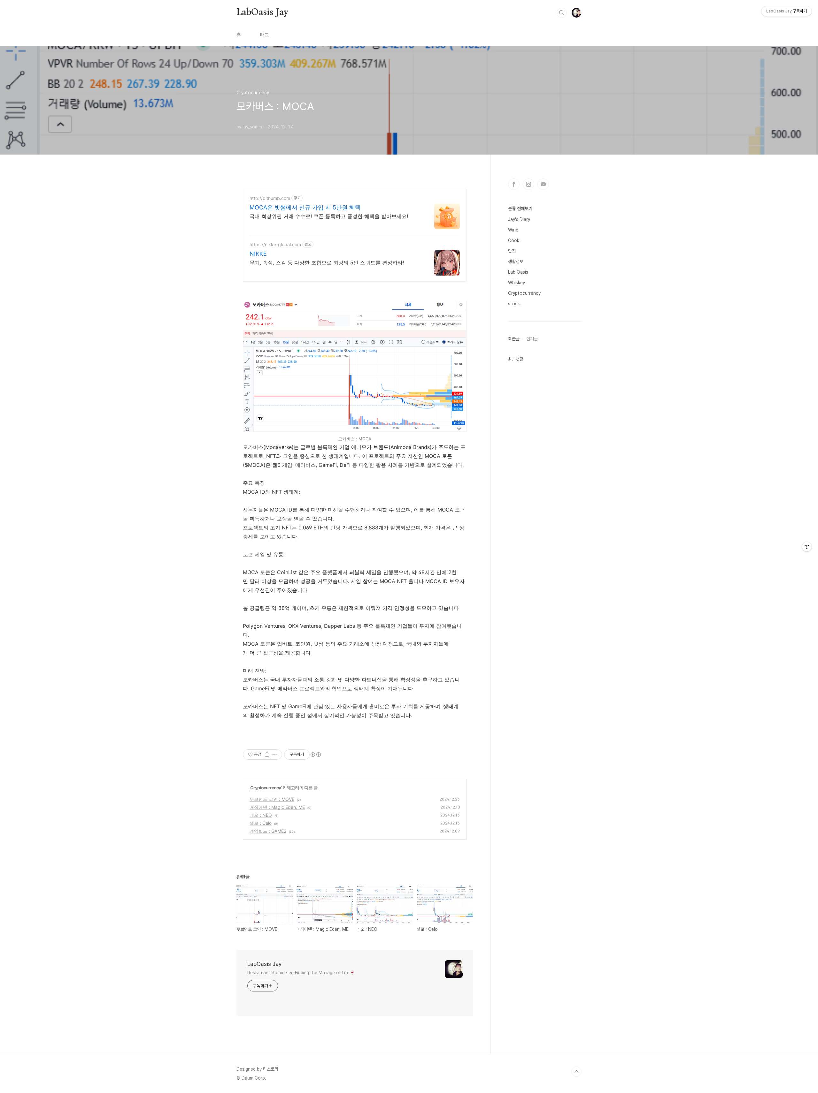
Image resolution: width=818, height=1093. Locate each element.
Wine (513, 229)
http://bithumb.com (270, 198)
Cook (513, 240)
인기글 (532, 338)
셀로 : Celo (261, 823)
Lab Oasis (518, 272)
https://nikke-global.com (275, 244)
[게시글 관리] (275, 754)
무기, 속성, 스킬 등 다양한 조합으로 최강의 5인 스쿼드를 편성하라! (327, 262)
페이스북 (514, 184)
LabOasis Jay (262, 12)
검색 (562, 13)
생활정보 (515, 261)
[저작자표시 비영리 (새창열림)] (315, 754)
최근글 (514, 338)
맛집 (512, 251)
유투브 (543, 184)
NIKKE (258, 253)
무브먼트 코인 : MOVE (272, 799)
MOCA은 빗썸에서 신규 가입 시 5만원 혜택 (305, 207)
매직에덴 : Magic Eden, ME (277, 807)
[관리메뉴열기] (807, 546)
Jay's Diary (519, 219)
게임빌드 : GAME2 (268, 831)
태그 (264, 35)
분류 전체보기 (520, 208)
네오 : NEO (261, 815)
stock (514, 303)
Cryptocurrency (265, 787)
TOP (576, 1071)
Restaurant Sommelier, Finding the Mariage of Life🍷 (301, 972)
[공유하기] (267, 754)
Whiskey (516, 282)
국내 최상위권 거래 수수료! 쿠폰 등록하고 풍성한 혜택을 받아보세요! (329, 216)
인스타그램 (528, 184)
